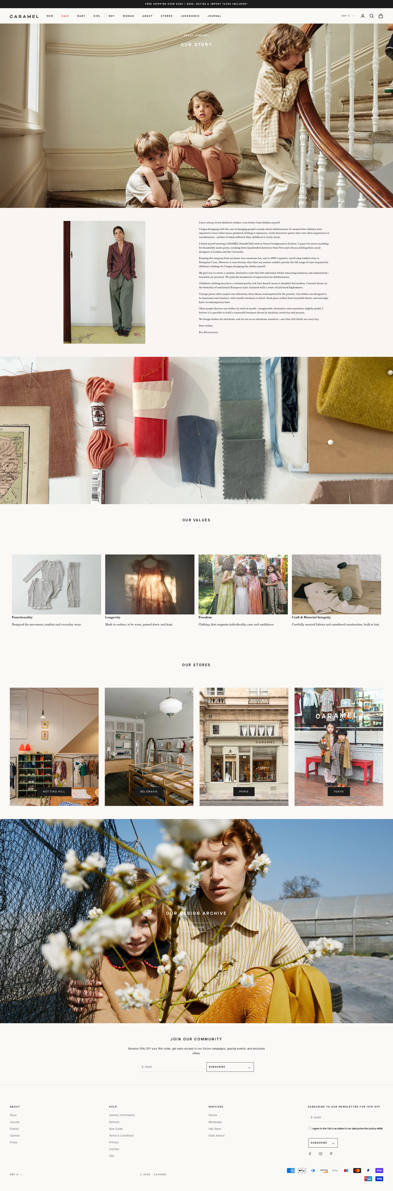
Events (14, 1129)
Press (13, 1142)
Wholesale (215, 1122)
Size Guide (116, 1129)
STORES (167, 16)
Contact (114, 1149)
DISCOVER (196, 927)
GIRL (97, 16)
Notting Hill (54, 791)
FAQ (111, 1156)
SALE (65, 16)
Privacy (114, 1142)
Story (13, 1115)
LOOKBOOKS (190, 16)
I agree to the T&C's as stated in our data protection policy (347, 1128)
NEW (50, 16)
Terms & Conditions (121, 1136)
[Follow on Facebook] (310, 1154)
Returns (114, 1122)
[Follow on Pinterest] (331, 1154)
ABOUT (147, 16)
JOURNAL (214, 16)
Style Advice (217, 1136)
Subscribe (217, 1066)
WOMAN (128, 16)
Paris (244, 791)
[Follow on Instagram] (320, 1154)
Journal (14, 1122)
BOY (112, 16)
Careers (15, 1136)
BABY (81, 16)
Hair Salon (215, 1129)
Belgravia (149, 791)
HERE (380, 1128)
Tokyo (339, 791)
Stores (213, 1115)
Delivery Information (122, 1115)
